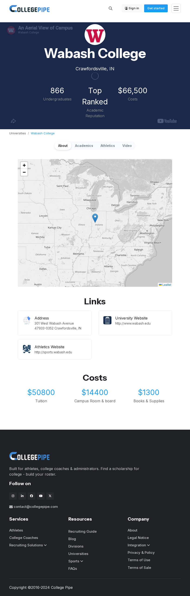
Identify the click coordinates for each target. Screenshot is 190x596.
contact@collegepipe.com (36, 506)
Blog (72, 539)
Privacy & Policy (141, 552)
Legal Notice (138, 537)
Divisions (75, 546)
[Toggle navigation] (176, 8)
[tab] (62, 145)
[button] (95, 218)
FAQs (72, 568)
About (132, 530)
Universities (17, 133)
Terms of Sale (139, 567)
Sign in (134, 8)
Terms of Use (139, 560)
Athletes (16, 530)
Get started (156, 8)
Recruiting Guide (82, 531)
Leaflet (166, 285)
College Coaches (23, 537)
